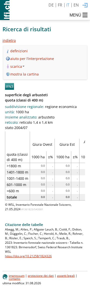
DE (51, 5)
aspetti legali (66, 276)
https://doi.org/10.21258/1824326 (28, 256)
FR (60, 5)
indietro (9, 40)
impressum (16, 276)
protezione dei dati (41, 276)
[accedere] (85, 5)
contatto (14, 278)
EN (76, 5)
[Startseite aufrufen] (5, 10)
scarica (16, 66)
